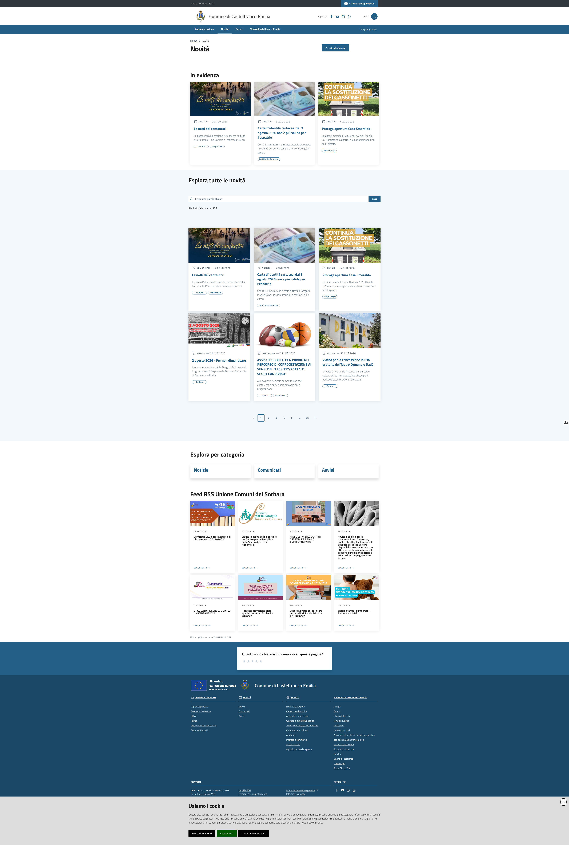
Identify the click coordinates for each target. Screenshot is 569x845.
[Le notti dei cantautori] (220, 99)
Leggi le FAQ (245, 790)
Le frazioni (339, 725)
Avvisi (328, 470)
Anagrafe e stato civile (297, 716)
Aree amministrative (201, 711)
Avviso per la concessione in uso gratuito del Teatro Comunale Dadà (348, 362)
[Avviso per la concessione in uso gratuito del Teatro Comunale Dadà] (350, 330)
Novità (247, 697)
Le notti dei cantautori (210, 128)
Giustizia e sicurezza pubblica (300, 721)
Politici (194, 721)
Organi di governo (199, 706)
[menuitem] (204, 29)
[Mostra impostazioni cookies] (566, 422)
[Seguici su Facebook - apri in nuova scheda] (330, 16)
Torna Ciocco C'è (342, 768)
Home (193, 41)
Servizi (295, 697)
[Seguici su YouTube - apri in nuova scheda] (336, 16)
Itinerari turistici (341, 721)
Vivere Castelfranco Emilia (350, 697)
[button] (374, 16)
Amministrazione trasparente (300, 790)
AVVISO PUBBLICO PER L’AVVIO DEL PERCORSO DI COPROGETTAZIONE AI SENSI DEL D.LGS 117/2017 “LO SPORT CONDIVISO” (284, 366)
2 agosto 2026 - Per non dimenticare (219, 360)
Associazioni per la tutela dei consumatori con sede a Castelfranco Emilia (354, 737)
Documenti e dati (199, 730)
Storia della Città (342, 716)
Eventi (337, 711)
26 (308, 418)
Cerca (374, 198)
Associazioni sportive (344, 749)
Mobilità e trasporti (295, 706)
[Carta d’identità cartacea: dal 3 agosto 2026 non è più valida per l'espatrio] (284, 99)
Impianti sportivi (342, 730)
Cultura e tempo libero (297, 730)
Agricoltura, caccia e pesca (299, 749)
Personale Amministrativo (203, 725)
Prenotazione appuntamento (253, 794)
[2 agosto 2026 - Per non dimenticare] (219, 330)
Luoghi (337, 706)
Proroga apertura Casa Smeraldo (346, 128)
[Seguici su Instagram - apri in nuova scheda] (342, 16)
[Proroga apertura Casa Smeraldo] (348, 99)
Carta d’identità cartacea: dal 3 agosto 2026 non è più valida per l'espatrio (282, 133)
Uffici (193, 716)
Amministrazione (205, 697)
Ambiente (291, 735)
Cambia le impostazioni (253, 833)
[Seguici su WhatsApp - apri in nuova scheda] (348, 16)
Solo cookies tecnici (202, 833)
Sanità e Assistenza (343, 758)
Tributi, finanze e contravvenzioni (302, 725)
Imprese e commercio (296, 740)
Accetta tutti (226, 833)
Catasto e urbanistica (296, 711)
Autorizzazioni (293, 744)
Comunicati (269, 470)
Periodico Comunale (335, 48)
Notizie (201, 470)
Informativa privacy (295, 794)
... (301, 418)
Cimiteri (337, 754)
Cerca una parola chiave (208, 199)
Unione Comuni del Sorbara (202, 3)
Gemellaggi (339, 763)
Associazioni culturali (344, 744)
